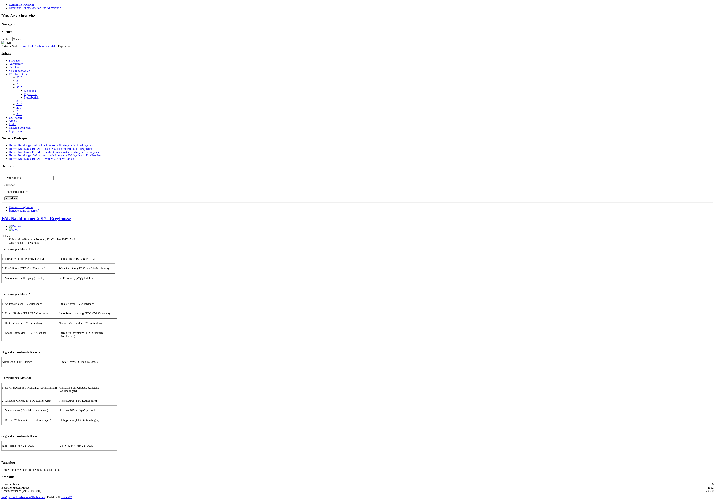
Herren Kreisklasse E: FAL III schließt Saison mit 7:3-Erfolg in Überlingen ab (54, 152)
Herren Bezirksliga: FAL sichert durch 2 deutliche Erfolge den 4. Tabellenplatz (55, 155)
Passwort (9, 184)
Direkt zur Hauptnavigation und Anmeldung (35, 7)
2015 (19, 104)
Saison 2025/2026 (19, 70)
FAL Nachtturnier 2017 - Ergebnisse (36, 218)
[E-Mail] (14, 229)
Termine (14, 67)
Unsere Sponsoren (20, 127)
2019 (19, 80)
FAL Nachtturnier (38, 46)
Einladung (30, 90)
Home (23, 46)
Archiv (13, 121)
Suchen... (6, 39)
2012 (19, 114)
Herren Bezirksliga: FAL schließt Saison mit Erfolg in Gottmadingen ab (51, 145)
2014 (19, 107)
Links (12, 124)
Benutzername (12, 177)
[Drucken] (15, 226)
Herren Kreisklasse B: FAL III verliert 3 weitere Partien (41, 158)
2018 (19, 84)
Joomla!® (66, 497)
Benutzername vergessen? (24, 210)
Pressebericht (31, 97)
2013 (19, 110)
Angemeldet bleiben (16, 191)
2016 (19, 100)
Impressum (15, 131)
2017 (54, 46)
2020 (19, 77)
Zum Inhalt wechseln (21, 4)
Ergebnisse (30, 94)
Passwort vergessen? (21, 207)
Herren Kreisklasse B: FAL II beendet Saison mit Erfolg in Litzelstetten (51, 148)
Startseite (14, 60)
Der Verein (15, 117)
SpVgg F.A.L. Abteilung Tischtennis (23, 497)
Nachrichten (16, 64)
